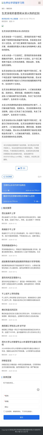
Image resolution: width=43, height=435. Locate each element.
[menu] (39, 3)
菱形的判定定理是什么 (11, 278)
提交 (21, 417)
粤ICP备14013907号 (21, 432)
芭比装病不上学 (8, 213)
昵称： (7, 396)
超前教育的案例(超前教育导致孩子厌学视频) (21, 261)
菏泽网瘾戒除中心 (9, 245)
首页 (3, 8)
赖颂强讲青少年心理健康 (10, 19)
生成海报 (8, 177)
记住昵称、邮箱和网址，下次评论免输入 (18, 411)
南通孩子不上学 (8, 229)
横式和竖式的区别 (9, 310)
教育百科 (5, 21)
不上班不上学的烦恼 (10, 294)
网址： (7, 407)
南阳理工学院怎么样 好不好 (14, 326)
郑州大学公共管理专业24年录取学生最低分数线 (21, 343)
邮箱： (7, 401)
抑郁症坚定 (6, 361)
